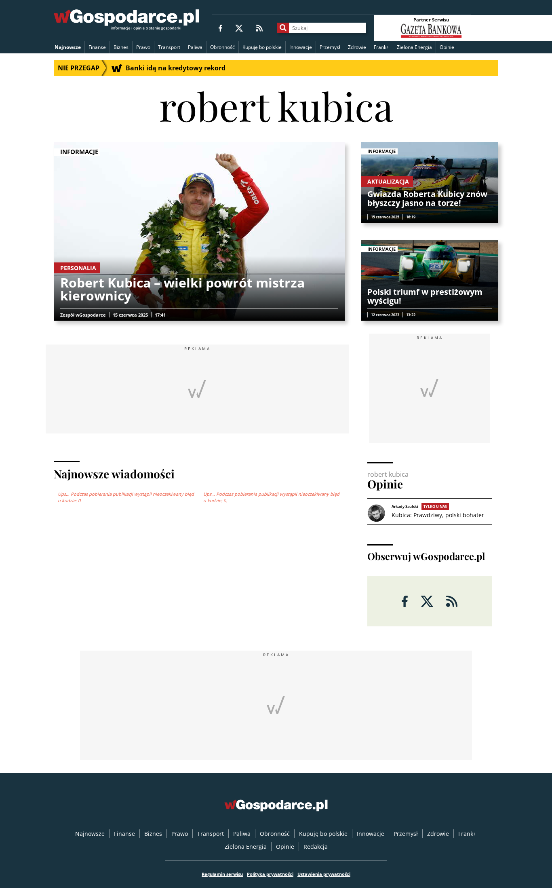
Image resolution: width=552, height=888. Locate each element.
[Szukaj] (283, 28)
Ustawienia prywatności (323, 874)
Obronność (222, 47)
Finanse (97, 47)
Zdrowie (357, 47)
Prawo (143, 47)
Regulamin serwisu (222, 874)
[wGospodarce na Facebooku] (220, 27)
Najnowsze (68, 47)
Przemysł (330, 47)
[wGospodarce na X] (239, 27)
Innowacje (300, 47)
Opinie (447, 47)
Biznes (121, 47)
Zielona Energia (414, 47)
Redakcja (315, 846)
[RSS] (259, 27)
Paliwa (195, 47)
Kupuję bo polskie (262, 47)
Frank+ (381, 47)
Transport (169, 47)
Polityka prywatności (270, 874)
